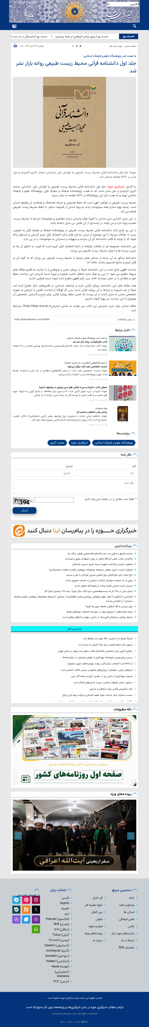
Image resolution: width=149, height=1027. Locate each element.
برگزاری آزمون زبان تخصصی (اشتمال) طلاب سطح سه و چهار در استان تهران (94, 651)
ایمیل (69, 466)
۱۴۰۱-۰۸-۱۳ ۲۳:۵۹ (96, 425)
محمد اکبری (57, 443)
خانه (131, 898)
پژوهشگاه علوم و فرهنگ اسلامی (114, 443)
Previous (130, 836)
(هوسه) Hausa (60, 966)
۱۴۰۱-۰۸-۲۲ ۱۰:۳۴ (96, 355)
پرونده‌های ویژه (121, 794)
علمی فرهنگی (126, 919)
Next (18, 836)
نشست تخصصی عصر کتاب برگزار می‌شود (87, 366)
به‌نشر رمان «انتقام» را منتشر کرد (91, 412)
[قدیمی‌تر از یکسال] (122, 343)
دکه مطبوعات (123, 709)
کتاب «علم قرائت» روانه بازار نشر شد (90, 342)
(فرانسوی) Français (57, 919)
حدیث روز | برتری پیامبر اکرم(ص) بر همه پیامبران (95, 37)
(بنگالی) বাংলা (61, 929)
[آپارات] (26, 900)
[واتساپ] (36, 929)
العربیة (65, 908)
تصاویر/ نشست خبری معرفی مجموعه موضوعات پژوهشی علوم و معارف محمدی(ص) (91, 569)
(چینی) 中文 (61, 981)
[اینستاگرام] (36, 900)
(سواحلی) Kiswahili (57, 956)
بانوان (99, 919)
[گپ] (16, 919)
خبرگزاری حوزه (116, 187)
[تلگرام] (16, 900)
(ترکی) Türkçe (60, 935)
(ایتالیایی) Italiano (57, 961)
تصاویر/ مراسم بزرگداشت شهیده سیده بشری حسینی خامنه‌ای (103, 564)
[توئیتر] (36, 910)
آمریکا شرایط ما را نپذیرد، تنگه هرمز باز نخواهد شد (107, 638)
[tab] (74, 629)
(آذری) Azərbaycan (57, 951)
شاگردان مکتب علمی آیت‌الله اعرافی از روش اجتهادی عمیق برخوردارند (99, 559)
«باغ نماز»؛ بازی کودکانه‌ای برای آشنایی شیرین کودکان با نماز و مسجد (99, 575)
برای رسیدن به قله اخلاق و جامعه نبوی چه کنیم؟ (109, 606)
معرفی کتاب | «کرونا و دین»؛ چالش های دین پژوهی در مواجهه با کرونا (73, 387)
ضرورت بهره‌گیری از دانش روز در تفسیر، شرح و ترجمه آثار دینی (101, 676)
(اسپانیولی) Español (57, 945)
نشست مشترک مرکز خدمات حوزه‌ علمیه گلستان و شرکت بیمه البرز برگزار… (96, 695)
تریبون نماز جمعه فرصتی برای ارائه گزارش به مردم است (105, 644)
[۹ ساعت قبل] (74, 750)
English (64, 903)
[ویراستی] (26, 919)
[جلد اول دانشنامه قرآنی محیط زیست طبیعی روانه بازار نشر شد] (74, 122)
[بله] (16, 910)
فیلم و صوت (95, 926)
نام (134, 466)
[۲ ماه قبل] (74, 835)
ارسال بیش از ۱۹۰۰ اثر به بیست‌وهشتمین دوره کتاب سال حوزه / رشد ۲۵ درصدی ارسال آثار (88, 591)
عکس (131, 926)
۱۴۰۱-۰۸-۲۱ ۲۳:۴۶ (96, 379)
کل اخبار (97, 898)
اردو (67, 914)
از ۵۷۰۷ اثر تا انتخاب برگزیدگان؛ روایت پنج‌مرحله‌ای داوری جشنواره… (99, 663)
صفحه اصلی (130, 46)
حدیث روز (128, 36)
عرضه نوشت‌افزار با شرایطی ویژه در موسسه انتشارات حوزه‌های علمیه (100, 612)
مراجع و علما (126, 905)
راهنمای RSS (126, 947)
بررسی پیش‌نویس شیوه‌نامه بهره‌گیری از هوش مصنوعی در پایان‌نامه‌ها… (96, 657)
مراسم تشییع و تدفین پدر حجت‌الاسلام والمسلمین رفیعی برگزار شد (100, 553)
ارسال (24, 510)
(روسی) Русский (59, 940)
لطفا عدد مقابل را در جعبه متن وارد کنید (110, 499)
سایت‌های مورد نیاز (122, 933)
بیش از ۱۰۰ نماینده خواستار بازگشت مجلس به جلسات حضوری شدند (99, 580)
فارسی (65, 898)
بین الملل (97, 912)
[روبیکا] (36, 919)
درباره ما (98, 940)
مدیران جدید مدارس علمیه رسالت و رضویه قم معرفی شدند (103, 585)
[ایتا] (26, 910)
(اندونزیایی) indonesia (62, 974)
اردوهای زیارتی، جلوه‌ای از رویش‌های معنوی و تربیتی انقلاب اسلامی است (96, 670)
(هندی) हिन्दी (61, 924)
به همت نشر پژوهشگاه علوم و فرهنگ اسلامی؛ (109, 56)
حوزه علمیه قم (116, 46)
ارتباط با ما (127, 940)
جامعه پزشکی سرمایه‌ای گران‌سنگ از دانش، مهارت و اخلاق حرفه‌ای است (98, 617)
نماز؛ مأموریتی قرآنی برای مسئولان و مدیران (111, 689)
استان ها (129, 912)
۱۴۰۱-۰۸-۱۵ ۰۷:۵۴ (96, 400)
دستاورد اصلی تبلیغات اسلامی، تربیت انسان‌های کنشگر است (102, 682)
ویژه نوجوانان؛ (101, 408)
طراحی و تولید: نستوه (70, 1021)
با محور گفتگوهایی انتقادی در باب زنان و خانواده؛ (85, 363)
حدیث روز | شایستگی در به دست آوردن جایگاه (36, 37)
